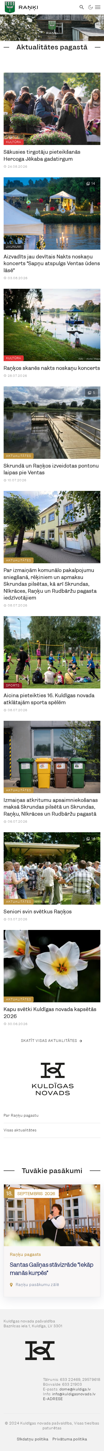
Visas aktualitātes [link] (20, 1130)
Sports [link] (13, 685)
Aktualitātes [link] (18, 456)
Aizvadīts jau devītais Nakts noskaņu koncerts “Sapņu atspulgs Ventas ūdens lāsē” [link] (52, 264)
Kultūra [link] (13, 142)
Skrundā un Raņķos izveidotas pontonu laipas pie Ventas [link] (51, 469)
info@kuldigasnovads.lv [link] (74, 1394)
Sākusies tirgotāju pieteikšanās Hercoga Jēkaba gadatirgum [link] (42, 155)
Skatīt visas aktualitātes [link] (49, 1040)
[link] (38, 7)
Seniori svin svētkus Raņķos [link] (38, 911)
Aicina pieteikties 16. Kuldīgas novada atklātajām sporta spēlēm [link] (49, 699)
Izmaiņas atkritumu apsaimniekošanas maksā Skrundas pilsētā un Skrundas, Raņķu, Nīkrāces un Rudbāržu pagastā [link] (51, 807)
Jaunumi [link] (14, 247)
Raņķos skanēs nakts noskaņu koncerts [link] (52, 368)
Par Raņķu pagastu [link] (21, 1115)
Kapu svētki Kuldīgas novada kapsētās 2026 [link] (50, 1012)
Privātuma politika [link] (69, 1439)
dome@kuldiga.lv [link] (75, 1389)
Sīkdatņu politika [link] (33, 1439)
